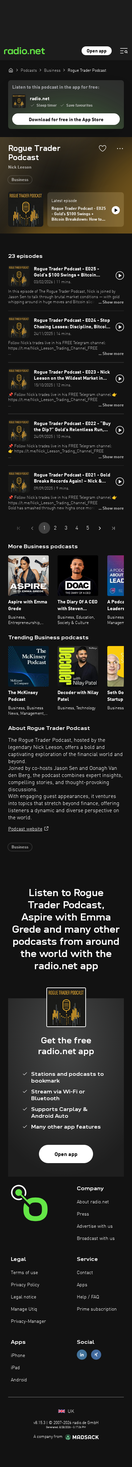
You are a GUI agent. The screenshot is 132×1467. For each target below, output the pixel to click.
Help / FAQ (88, 1297)
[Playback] (116, 210)
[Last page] (113, 528)
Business (20, 180)
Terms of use (24, 1272)
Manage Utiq (24, 1309)
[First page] (18, 528)
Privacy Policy (25, 1285)
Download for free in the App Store (66, 119)
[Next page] (99, 528)
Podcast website (25, 829)
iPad (15, 1367)
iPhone (18, 1355)
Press (83, 1214)
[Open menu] (124, 51)
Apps (82, 1285)
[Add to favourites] (102, 148)
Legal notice (23, 1297)
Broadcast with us (96, 1238)
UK (70, 1411)
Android (19, 1380)
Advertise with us (95, 1226)
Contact (85, 1272)
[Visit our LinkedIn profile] (82, 1354)
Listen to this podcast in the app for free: (55, 87)
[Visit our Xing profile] (96, 1354)
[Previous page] (32, 528)
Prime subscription (97, 1309)
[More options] (120, 149)
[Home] (11, 70)
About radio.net (93, 1202)
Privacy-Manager (28, 1321)
